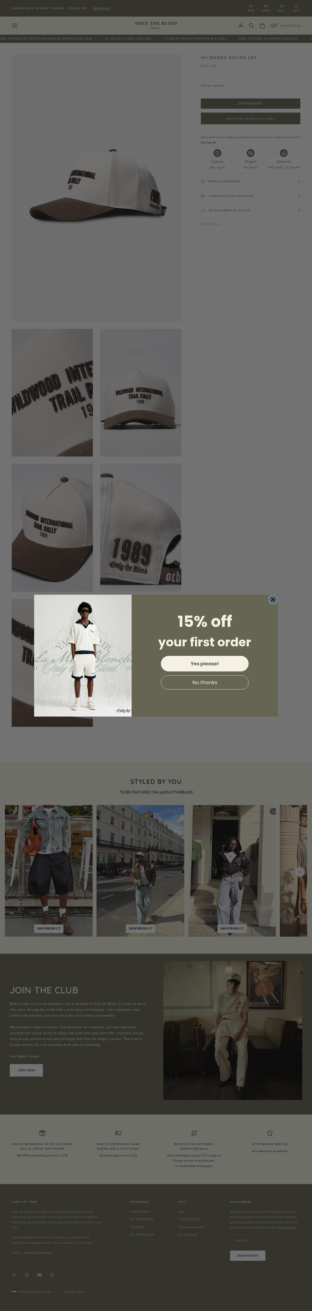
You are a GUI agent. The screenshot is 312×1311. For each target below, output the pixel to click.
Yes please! (205, 663)
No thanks (204, 682)
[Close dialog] (273, 599)
